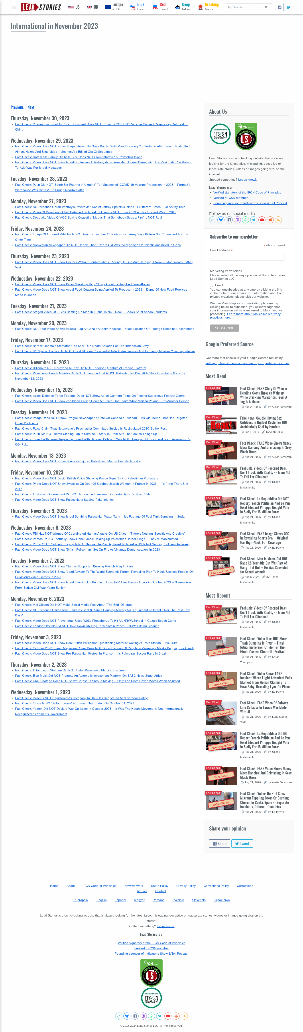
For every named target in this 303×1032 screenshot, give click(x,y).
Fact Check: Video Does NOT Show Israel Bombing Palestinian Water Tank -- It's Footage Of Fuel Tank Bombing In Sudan (100, 516)
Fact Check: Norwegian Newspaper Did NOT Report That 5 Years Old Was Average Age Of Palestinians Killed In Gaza (98, 245)
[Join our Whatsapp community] (245, 219)
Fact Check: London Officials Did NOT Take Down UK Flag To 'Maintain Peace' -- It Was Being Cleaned (87, 626)
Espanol (120, 900)
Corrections (245, 885)
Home (54, 885)
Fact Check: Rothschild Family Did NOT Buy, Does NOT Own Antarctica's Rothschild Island (78, 157)
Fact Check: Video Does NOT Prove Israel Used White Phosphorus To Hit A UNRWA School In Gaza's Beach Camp (95, 620)
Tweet (244, 843)
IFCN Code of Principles (99, 885)
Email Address (221, 250)
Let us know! (247, 179)
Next (31, 107)
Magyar (139, 900)
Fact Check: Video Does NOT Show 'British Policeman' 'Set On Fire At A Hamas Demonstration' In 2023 (87, 549)
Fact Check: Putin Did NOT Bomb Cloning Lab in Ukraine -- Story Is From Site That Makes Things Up (86, 434)
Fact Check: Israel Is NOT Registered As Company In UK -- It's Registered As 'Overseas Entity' (81, 698)
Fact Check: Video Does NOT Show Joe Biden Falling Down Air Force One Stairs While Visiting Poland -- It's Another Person (102, 401)
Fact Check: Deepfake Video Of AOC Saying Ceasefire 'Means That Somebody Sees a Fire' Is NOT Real (88, 217)
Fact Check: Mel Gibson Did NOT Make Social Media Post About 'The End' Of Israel (73, 604)
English (101, 900)
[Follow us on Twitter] (253, 219)
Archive (142, 891)
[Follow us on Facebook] (229, 219)
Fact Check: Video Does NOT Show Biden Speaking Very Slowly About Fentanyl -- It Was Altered (82, 284)
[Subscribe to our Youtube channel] (262, 219)
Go (266, 7)
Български (81, 900)
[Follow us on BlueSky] (220, 219)
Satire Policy (159, 885)
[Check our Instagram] (237, 219)
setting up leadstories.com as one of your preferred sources (247, 363)
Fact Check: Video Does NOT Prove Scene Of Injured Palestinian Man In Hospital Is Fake (78, 461)
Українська (222, 900)
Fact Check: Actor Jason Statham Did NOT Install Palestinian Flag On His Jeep (70, 670)
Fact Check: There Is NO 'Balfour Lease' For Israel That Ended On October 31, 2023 (74, 703)
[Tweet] (288, 7)
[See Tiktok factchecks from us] (212, 219)
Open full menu (14, 7)
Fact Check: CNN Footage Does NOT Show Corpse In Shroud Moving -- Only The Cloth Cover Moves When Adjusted (97, 681)
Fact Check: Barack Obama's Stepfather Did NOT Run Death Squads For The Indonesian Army (82, 346)
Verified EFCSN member (230, 197)
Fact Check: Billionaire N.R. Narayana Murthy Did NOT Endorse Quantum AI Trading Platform (80, 368)
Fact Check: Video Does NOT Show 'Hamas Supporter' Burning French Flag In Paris (74, 566)
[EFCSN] (151, 998)
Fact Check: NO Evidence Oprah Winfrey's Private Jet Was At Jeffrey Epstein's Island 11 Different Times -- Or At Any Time (100, 207)
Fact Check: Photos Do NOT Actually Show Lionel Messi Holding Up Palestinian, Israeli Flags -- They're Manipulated (96, 539)
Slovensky (199, 900)
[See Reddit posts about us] (270, 219)
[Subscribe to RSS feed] (278, 219)
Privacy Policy (186, 885)
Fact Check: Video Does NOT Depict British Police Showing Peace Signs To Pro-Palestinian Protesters (86, 478)
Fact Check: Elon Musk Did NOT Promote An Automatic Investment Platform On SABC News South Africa (88, 675)
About (71, 885)
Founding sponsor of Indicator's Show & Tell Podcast (250, 203)
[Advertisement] (151, 64)
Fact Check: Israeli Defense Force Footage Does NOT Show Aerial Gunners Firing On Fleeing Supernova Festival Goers (100, 395)
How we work (133, 885)
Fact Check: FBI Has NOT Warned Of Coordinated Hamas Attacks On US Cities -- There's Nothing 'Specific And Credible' (100, 533)
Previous (17, 107)
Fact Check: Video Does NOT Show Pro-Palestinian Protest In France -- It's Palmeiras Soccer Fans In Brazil (90, 653)
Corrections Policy (216, 885)
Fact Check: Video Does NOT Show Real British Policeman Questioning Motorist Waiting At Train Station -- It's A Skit (96, 643)
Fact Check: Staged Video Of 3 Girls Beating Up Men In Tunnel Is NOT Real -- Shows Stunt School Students (91, 312)
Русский (178, 900)
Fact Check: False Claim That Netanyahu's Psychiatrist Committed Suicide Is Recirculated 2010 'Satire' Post (91, 428)
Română (159, 900)
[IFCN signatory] (151, 973)
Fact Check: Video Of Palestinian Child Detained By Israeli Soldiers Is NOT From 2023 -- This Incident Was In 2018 (95, 212)
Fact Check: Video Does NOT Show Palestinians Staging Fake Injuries (64, 499)
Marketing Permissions (226, 271)
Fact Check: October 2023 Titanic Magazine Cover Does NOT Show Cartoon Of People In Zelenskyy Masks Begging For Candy (104, 648)
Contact (160, 891)
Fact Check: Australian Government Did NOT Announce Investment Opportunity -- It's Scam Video (83, 494)
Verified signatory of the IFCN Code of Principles (247, 192)
